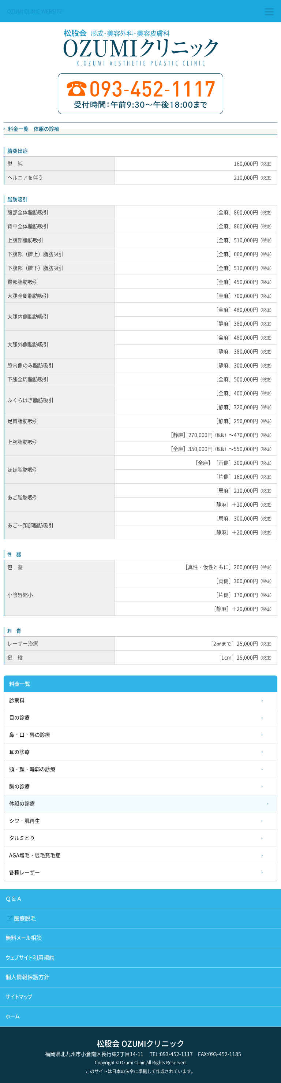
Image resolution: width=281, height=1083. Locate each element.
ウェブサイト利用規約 (30, 957)
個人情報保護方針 (27, 977)
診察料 (17, 700)
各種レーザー (24, 872)
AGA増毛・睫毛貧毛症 (34, 855)
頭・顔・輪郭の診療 (32, 769)
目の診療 (19, 717)
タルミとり (22, 838)
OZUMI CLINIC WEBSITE (34, 11)
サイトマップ (19, 997)
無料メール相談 (23, 938)
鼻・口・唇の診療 (29, 734)
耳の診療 (19, 752)
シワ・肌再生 (24, 820)
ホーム (12, 1016)
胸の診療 (19, 786)
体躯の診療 (22, 803)
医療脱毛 (25, 918)
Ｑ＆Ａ (13, 898)
